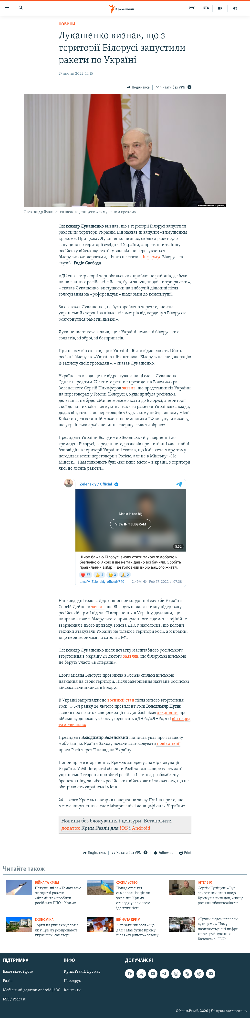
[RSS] (187, 973)
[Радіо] (235, 8)
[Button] (138, 87)
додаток (70, 828)
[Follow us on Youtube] (152, 973)
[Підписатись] (210, 973)
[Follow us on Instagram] (176, 973)
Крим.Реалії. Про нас (82, 972)
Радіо (7, 981)
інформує (152, 257)
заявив (128, 388)
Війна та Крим (47, 883)
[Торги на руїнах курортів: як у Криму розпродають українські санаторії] (19, 924)
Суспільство (126, 883)
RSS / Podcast (14, 999)
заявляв (130, 656)
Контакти (72, 990)
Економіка (44, 920)
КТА (206, 8)
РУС (192, 8)
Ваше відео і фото (18, 972)
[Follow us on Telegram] (164, 973)
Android (141, 828)
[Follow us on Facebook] (129, 973)
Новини (67, 24)
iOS (124, 828)
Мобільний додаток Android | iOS (31, 990)
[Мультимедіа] (220, 8)
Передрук (72, 981)
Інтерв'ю (205, 883)
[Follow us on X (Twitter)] (141, 973)
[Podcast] (199, 973)
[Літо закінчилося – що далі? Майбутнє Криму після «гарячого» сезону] (100, 924)
